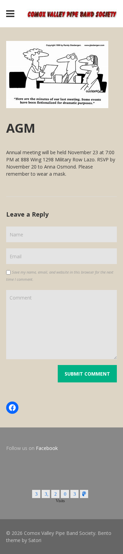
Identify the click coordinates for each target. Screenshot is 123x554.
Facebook (47, 448)
